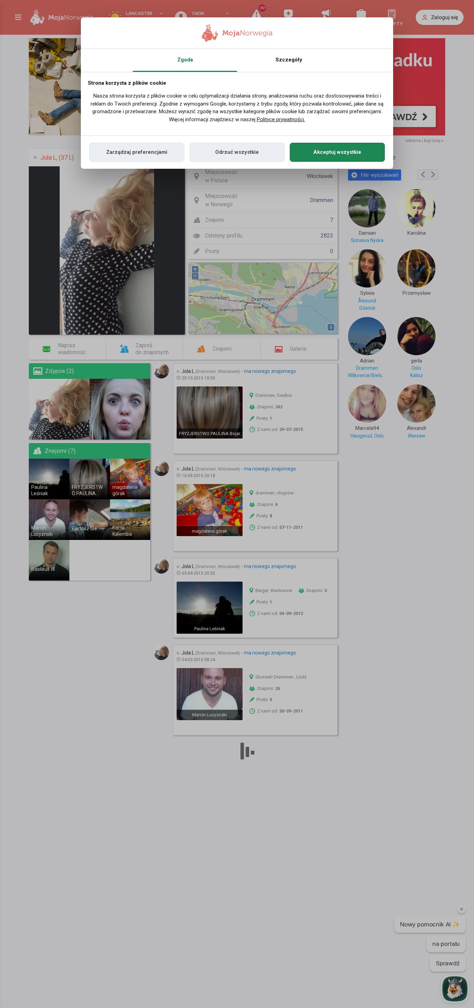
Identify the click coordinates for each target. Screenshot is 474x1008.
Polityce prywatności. (281, 119)
